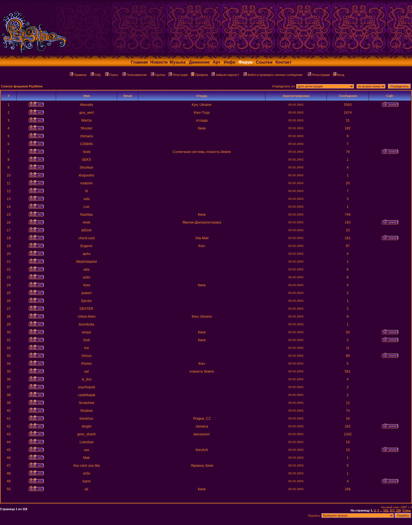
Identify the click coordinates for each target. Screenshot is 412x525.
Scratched (86, 403)
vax (86, 450)
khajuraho (86, 175)
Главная (139, 62)
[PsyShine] (111, 54)
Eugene (86, 246)
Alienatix (86, 105)
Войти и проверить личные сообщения (274, 74)
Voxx (86, 285)
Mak (86, 458)
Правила (80, 74)
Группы (160, 74)
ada (86, 269)
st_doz (87, 379)
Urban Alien (87, 317)
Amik (86, 222)
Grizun (87, 356)
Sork (86, 340)
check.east (86, 238)
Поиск (113, 74)
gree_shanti (86, 434)
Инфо (229, 62)
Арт (216, 62)
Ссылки (264, 62)
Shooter (86, 128)
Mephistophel (86, 262)
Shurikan (86, 167)
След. (406, 510)
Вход (340, 74)
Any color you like (86, 466)
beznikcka (86, 324)
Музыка (178, 62)
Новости (159, 62)
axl (86, 371)
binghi (86, 426)
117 (392, 510)
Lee (86, 207)
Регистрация (321, 74)
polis (86, 277)
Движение (199, 62)
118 (398, 510)
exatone (86, 183)
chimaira (86, 136)
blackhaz (86, 419)
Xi (86, 191)
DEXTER (86, 309)
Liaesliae (87, 442)
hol (86, 348)
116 (385, 510)
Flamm (86, 364)
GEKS (86, 160)
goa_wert (86, 113)
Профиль (201, 74)
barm (87, 481)
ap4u (87, 254)
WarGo (86, 120)
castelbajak (86, 395)
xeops (86, 332)
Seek (87, 152)
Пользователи (136, 74)
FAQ (98, 74)
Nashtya (86, 215)
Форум (246, 62)
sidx (87, 199)
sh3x (86, 473)
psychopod (86, 387)
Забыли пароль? (227, 74)
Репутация (180, 74)
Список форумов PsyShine (22, 86)
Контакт (283, 62)
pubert (86, 293)
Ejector (86, 301)
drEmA (86, 230)
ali (86, 489)
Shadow (86, 411)
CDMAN (86, 144)
